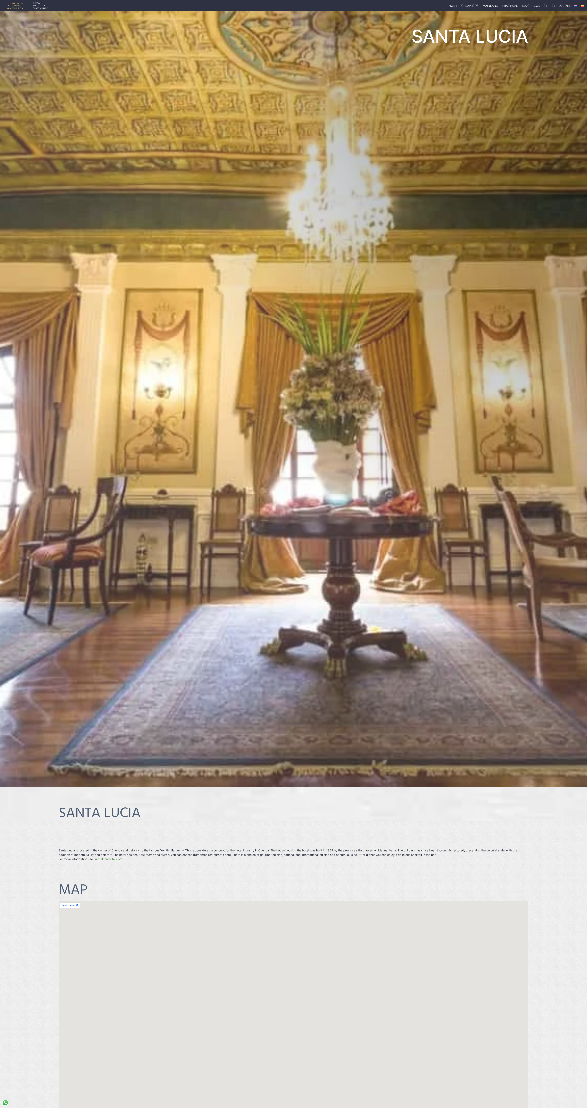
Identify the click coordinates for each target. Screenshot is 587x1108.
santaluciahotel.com (108, 859)
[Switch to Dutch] (575, 6)
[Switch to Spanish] (582, 6)
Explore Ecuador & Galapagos (15, 6)
